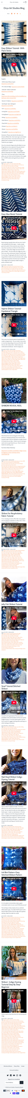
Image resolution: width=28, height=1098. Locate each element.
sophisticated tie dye (5, 475)
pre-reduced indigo (18, 172)
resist (18, 928)
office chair (19, 556)
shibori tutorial (4, 561)
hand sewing (22, 921)
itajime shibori (8, 359)
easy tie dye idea (11, 463)
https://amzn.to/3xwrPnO (7, 83)
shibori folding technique (5, 175)
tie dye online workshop (5, 1046)
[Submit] (21, 1082)
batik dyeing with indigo (18, 266)
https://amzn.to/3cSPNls (7, 105)
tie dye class (20, 475)
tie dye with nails (13, 838)
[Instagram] (17, 1075)
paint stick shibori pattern (9, 172)
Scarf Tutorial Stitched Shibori (10, 687)
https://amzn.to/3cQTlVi (17, 101)
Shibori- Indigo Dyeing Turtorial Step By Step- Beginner (11, 984)
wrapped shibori (18, 937)
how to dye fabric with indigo (13, 166)
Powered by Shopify (19, 1087)
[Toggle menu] (2, 2)
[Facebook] (11, 1075)
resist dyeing (22, 271)
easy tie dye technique (13, 164)
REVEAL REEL (3, 472)
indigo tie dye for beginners (6, 171)
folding (11, 634)
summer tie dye (12, 475)
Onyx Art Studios (11, 1087)
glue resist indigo (11, 268)
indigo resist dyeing (5, 271)
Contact (22, 1066)
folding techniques (21, 550)
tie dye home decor (4, 564)
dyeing (12, 633)
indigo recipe (21, 168)
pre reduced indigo (14, 359)
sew (6, 929)
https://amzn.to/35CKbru (10, 108)
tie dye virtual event (5, 1050)
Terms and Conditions (14, 1070)
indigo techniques (11, 170)
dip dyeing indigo (4, 351)
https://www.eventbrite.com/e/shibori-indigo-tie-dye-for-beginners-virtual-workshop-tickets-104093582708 (14, 452)
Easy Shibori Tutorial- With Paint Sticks (12, 49)
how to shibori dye (18, 167)
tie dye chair (17, 561)
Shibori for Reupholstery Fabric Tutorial (11, 514)
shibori (23, 172)
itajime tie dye (4, 469)
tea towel (22, 1040)
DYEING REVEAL (16, 462)
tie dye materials (15, 564)
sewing (8, 929)
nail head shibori (4, 833)
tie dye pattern (19, 1046)
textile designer (14, 646)
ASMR (24, 461)
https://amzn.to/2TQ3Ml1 (14, 111)
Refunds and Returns (8, 1066)
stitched (10, 936)
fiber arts (22, 164)
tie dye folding (9, 367)
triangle (13, 566)
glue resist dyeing (4, 268)
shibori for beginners (5, 176)
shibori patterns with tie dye (6, 178)
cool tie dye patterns (9, 462)
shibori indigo (11, 176)
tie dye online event (10, 476)
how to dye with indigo (5, 167)
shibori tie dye (4, 367)
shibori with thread (15, 644)
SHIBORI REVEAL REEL (11, 405)
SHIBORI (8, 472)
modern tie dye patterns (5, 471)
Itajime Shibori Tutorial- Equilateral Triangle (11, 309)
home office (3, 551)
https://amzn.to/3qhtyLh (11, 126)
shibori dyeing (8, 173)
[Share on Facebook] (11, 13)
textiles (8, 838)
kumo (2, 641)
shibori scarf (11, 739)
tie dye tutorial (10, 647)
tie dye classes (4, 476)
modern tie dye (17, 469)
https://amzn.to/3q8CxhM (15, 114)
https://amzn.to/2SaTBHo (12, 129)
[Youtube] (14, 1075)
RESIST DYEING (20, 471)
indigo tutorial (22, 171)
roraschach (3, 929)
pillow (8, 928)
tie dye (18, 178)
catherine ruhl (6, 826)
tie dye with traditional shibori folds (7, 368)
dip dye (12, 918)
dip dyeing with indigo (12, 351)
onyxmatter (18, 927)
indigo (23, 167)
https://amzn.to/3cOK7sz (14, 120)
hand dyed (18, 921)
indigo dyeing (3, 168)
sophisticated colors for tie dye (19, 473)
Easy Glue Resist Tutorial (11, 214)
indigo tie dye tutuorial (16, 171)
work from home (7, 568)
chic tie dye (12, 163)
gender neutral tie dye (5, 1022)
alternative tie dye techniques (9, 461)
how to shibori (12, 167)
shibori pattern (11, 177)
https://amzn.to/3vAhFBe (13, 123)
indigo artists (14, 553)
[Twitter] (8, 1075)
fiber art (18, 164)
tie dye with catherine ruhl (13, 1050)
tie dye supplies (10, 1047)
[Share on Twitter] (14, 13)
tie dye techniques (4, 1048)
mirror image (13, 927)
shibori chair (20, 558)
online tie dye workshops (5, 1031)
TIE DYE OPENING (17, 476)
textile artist (3, 646)
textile (20, 644)
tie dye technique (4, 647)
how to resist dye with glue (6, 270)
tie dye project (4, 1047)
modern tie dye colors (5, 1029)
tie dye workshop (17, 1051)
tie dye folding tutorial (16, 367)
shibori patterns (17, 177)
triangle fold (17, 566)
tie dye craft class (20, 1042)
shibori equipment (15, 173)
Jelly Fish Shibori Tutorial (11, 604)
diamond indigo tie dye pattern (15, 350)
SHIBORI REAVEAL (4, 473)
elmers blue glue (21, 267)
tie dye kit (10, 564)
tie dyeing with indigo (5, 180)
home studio (8, 551)
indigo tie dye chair (16, 555)
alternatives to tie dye (18, 461)
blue (23, 917)
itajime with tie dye (10, 469)
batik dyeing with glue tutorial (9, 266)
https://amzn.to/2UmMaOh (18, 86)
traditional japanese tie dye (6, 369)
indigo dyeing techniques (11, 168)
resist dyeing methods (5, 272)
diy (10, 550)
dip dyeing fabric (12, 826)
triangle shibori (14, 369)
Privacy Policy (16, 1066)
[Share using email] (17, 13)
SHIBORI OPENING (4, 177)
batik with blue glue (4, 267)
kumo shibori (6, 641)
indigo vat (3, 172)
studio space (9, 561)
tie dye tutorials (17, 1048)
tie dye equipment (4, 563)
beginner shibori (6, 163)
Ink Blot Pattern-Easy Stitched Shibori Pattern (11, 873)
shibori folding (21, 173)
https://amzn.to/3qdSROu (11, 117)
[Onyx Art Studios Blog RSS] (19, 13)
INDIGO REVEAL (4, 170)
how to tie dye (22, 466)
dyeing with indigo (17, 163)
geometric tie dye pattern (13, 353)
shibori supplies (19, 365)
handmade (3, 922)
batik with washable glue (13, 267)
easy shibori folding (5, 164)
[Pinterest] (20, 1075)
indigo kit (17, 168)
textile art (11, 836)
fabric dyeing (10, 827)
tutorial (2, 568)
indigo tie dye (16, 170)
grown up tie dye (4, 464)
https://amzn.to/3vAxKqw (7, 91)
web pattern (3, 649)
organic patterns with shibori (16, 1031)
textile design (8, 646)
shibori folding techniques (15, 175)
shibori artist (3, 173)
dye (15, 1019)
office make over (4, 558)
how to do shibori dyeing (12, 728)
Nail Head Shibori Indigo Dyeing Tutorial (11, 778)
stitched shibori (4, 740)
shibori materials (17, 176)
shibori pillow (14, 178)
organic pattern (4, 928)
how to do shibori (4, 166)
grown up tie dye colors (12, 464)
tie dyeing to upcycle (5, 565)
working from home (14, 568)
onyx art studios (10, 833)
